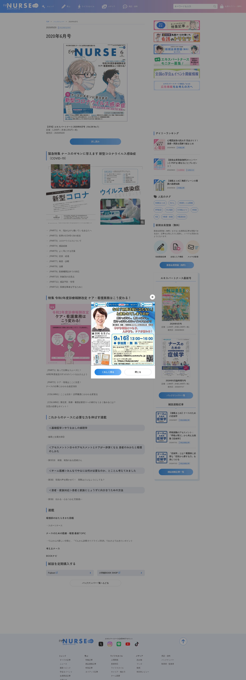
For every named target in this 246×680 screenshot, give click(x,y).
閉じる (138, 372)
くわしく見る (108, 372)
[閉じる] (152, 297)
